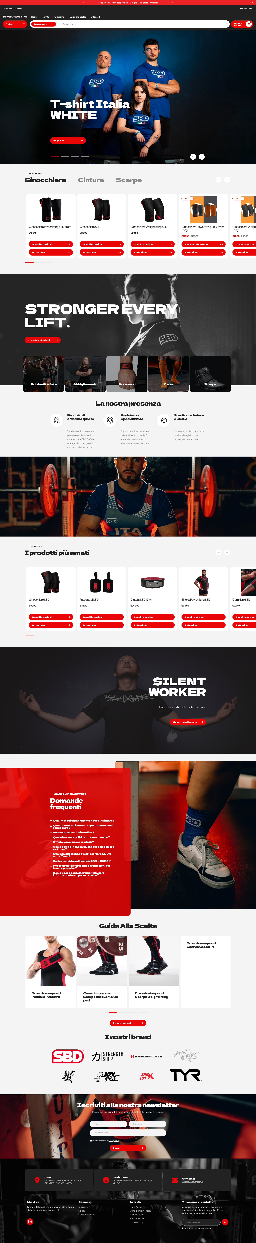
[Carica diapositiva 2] (65, 157)
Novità (81, 1210)
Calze (168, 384)
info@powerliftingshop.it (13, 8)
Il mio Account (137, 1207)
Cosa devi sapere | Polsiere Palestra (46, 995)
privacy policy (113, 1141)
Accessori (127, 384)
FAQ (118, 1183)
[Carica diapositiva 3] (75, 157)
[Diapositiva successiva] (202, 157)
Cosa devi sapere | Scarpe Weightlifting (151, 995)
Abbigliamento (85, 384)
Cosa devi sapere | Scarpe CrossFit (201, 945)
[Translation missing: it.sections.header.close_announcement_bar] (252, 2)
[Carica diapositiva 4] (85, 157)
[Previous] (84, 2)
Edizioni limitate (44, 384)
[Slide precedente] (193, 157)
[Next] (172, 2)
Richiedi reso (136, 1214)
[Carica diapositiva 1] (55, 157)
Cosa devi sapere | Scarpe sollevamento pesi (100, 996)
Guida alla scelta (86, 1214)
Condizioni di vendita (140, 1210)
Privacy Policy (137, 1218)
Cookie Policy (136, 1222)
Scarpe (210, 384)
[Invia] (225, 1222)
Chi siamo (83, 1207)
